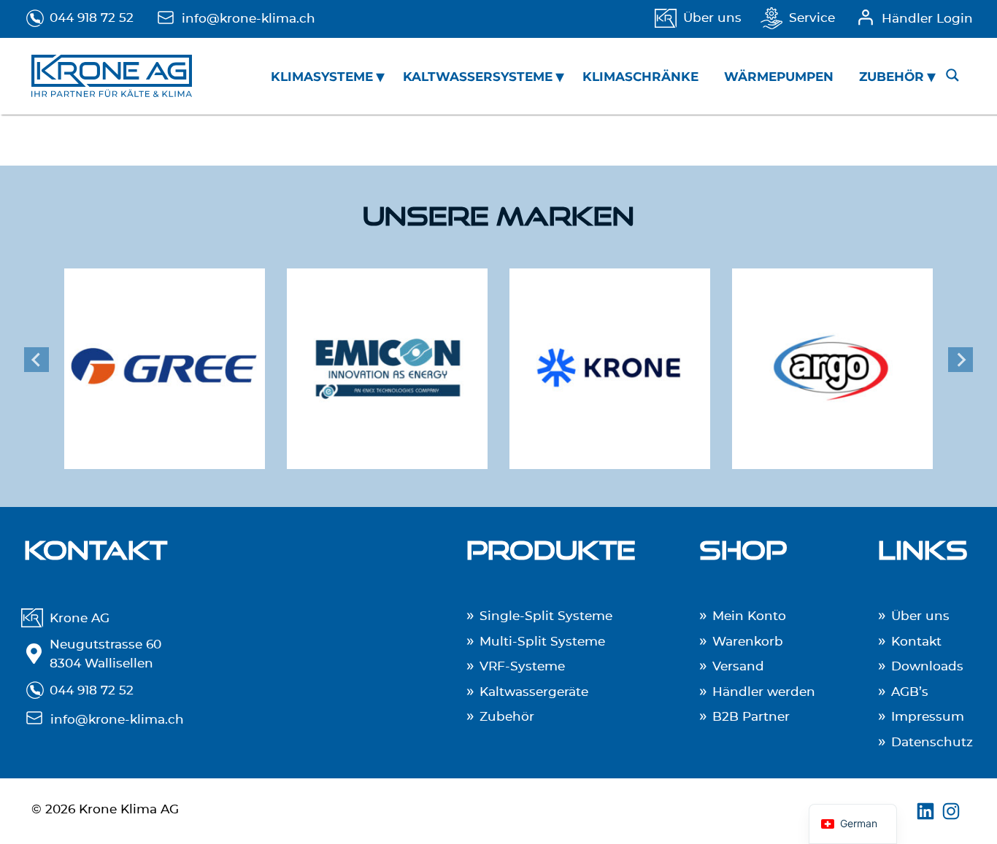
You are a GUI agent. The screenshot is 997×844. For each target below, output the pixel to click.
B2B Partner (751, 717)
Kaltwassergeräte (534, 692)
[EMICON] (387, 359)
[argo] (832, 359)
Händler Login (927, 18)
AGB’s (909, 692)
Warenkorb (747, 641)
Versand (738, 666)
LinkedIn (927, 811)
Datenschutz (932, 742)
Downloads (927, 666)
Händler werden (763, 692)
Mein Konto (749, 616)
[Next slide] (960, 359)
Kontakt (916, 641)
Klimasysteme (322, 76)
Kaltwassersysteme (478, 76)
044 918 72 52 (92, 18)
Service (812, 18)
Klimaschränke (640, 76)
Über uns (712, 18)
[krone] (609, 359)
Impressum (927, 717)
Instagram (953, 811)
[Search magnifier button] (952, 75)
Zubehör (891, 76)
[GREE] (164, 359)
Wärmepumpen (779, 76)
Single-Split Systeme (546, 616)
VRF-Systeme (522, 666)
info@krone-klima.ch (248, 18)
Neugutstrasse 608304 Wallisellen (105, 654)
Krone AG (79, 618)
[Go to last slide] (36, 359)
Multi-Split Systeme (542, 641)
